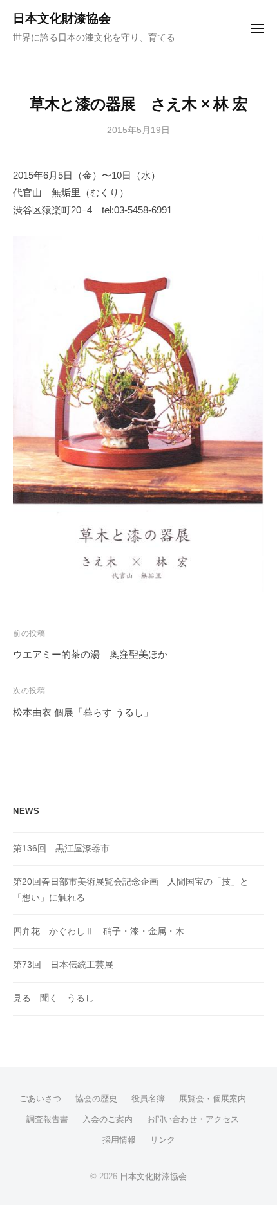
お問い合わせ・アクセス (193, 1119)
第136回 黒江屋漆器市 (61, 848)
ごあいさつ (40, 1098)
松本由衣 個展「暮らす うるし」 (83, 712)
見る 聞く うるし (53, 998)
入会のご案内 (107, 1119)
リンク (162, 1140)
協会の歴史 (96, 1098)
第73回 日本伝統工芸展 (63, 965)
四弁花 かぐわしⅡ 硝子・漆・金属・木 (98, 931)
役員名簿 (148, 1098)
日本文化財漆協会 (62, 18)
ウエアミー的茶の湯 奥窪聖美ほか (90, 654)
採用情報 (119, 1140)
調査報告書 (47, 1119)
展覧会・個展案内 (212, 1098)
